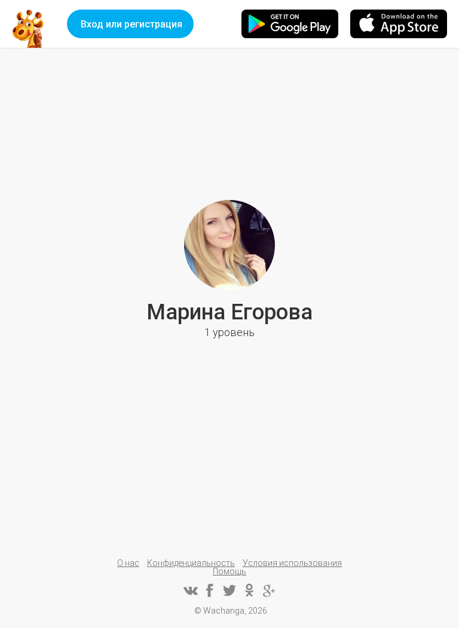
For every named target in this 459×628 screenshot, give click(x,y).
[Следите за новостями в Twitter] (229, 590)
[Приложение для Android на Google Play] (289, 24)
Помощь (229, 571)
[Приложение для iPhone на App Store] (398, 24)
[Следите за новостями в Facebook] (210, 590)
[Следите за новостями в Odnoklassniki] (249, 590)
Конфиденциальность (191, 563)
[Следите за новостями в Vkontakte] (190, 590)
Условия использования (292, 563)
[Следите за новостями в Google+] (269, 590)
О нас (128, 563)
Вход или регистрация (131, 24)
